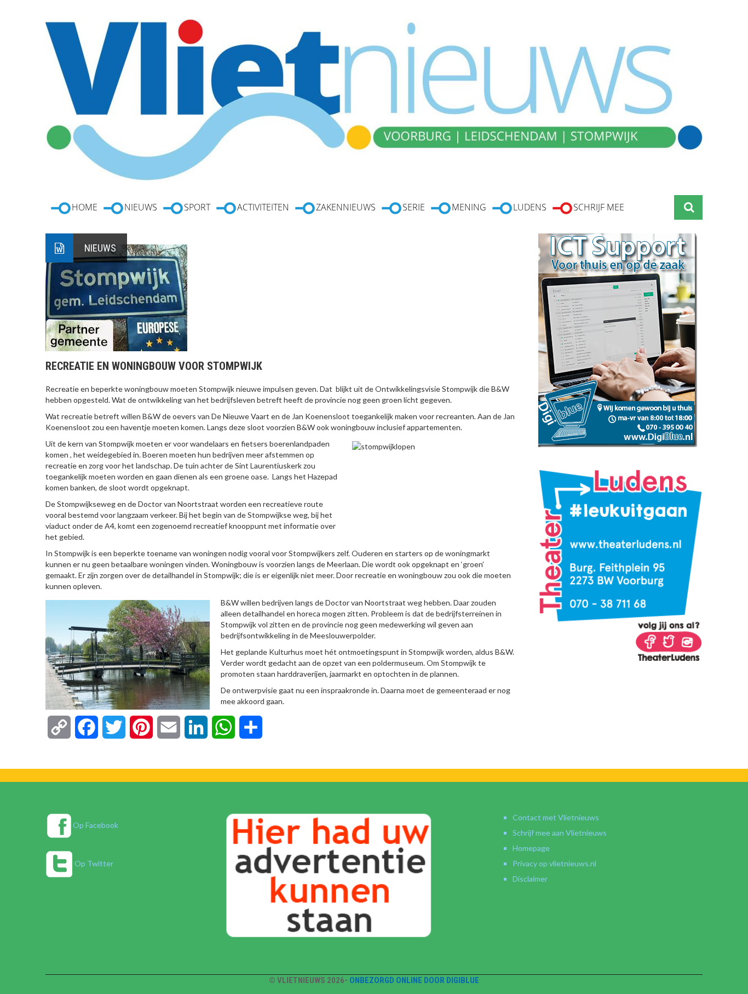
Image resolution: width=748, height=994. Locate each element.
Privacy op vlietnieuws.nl (554, 863)
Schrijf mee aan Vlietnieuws (560, 832)
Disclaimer (530, 878)
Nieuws (100, 248)
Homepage (531, 848)
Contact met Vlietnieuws (556, 817)
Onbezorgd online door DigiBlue (414, 980)
